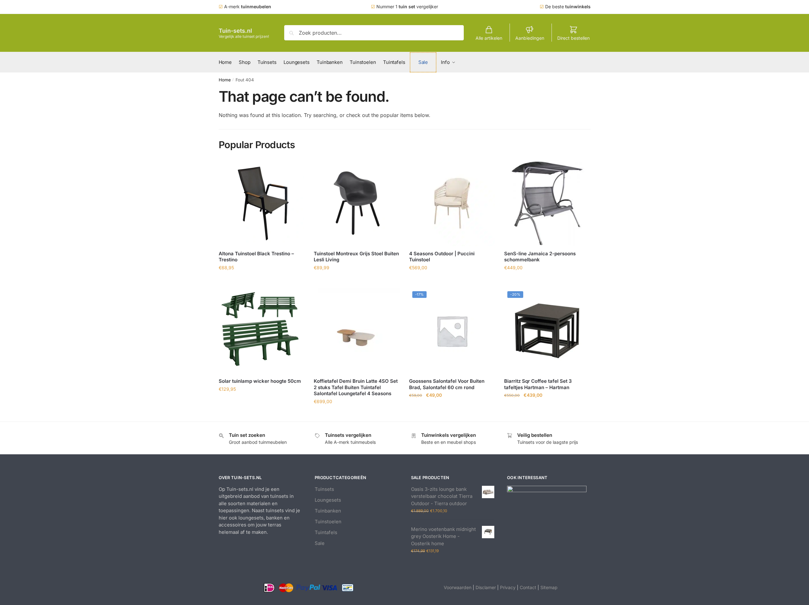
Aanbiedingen (529, 38)
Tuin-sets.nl (235, 30)
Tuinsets (324, 489)
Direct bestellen (573, 38)
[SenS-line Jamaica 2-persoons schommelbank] (547, 203)
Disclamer (486, 587)
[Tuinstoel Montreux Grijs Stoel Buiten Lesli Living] (357, 203)
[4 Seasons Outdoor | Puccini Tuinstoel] (452, 203)
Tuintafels (326, 532)
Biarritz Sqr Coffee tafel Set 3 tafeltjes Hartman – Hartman (538, 384)
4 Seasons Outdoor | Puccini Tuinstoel (442, 257)
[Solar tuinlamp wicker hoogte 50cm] (262, 331)
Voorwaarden (457, 587)
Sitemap (549, 587)
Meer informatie (261, 281)
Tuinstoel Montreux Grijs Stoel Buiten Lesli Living (356, 257)
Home (225, 79)
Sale (320, 543)
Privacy (508, 587)
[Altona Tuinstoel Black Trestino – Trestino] (262, 203)
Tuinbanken (328, 511)
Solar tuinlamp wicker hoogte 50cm (260, 381)
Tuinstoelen (328, 522)
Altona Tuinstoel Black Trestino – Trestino (256, 257)
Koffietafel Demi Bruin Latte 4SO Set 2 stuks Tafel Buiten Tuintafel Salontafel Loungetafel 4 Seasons (356, 387)
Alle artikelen (489, 38)
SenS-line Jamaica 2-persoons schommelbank (540, 257)
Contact (528, 587)
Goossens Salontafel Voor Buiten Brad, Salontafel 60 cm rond (446, 384)
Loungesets (328, 500)
